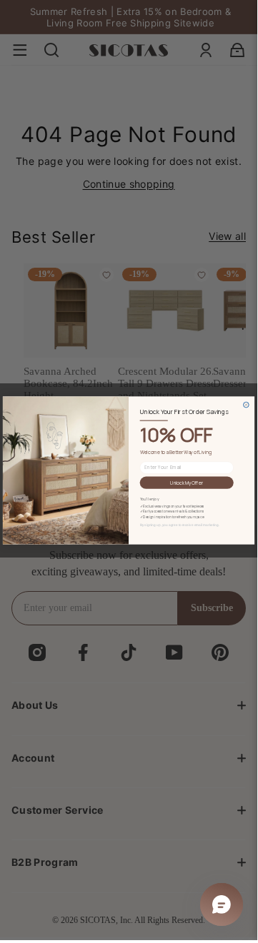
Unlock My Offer (186, 482)
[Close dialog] (246, 405)
